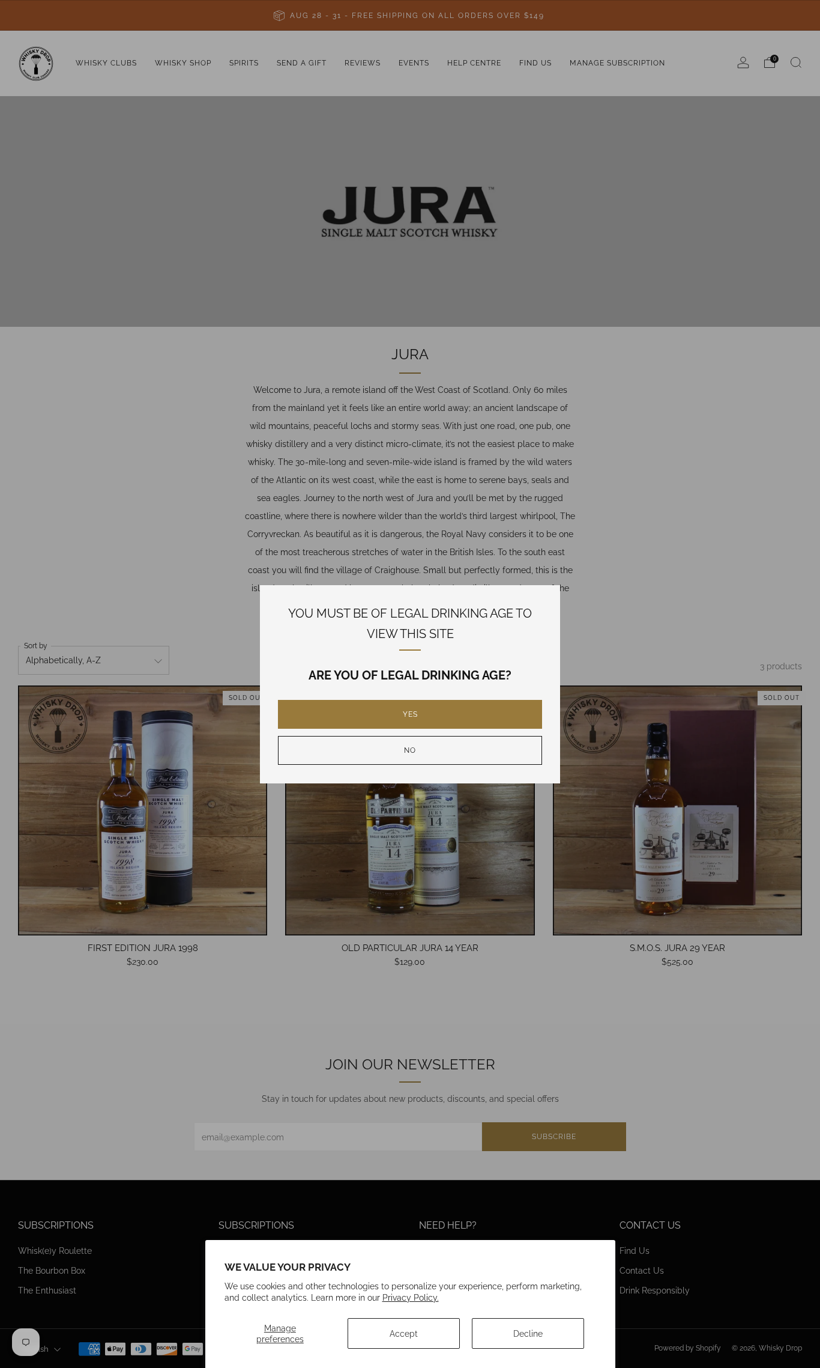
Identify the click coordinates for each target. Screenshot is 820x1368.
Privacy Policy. (410, 1297)
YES (410, 714)
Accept (404, 1333)
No (410, 750)
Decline (528, 1333)
